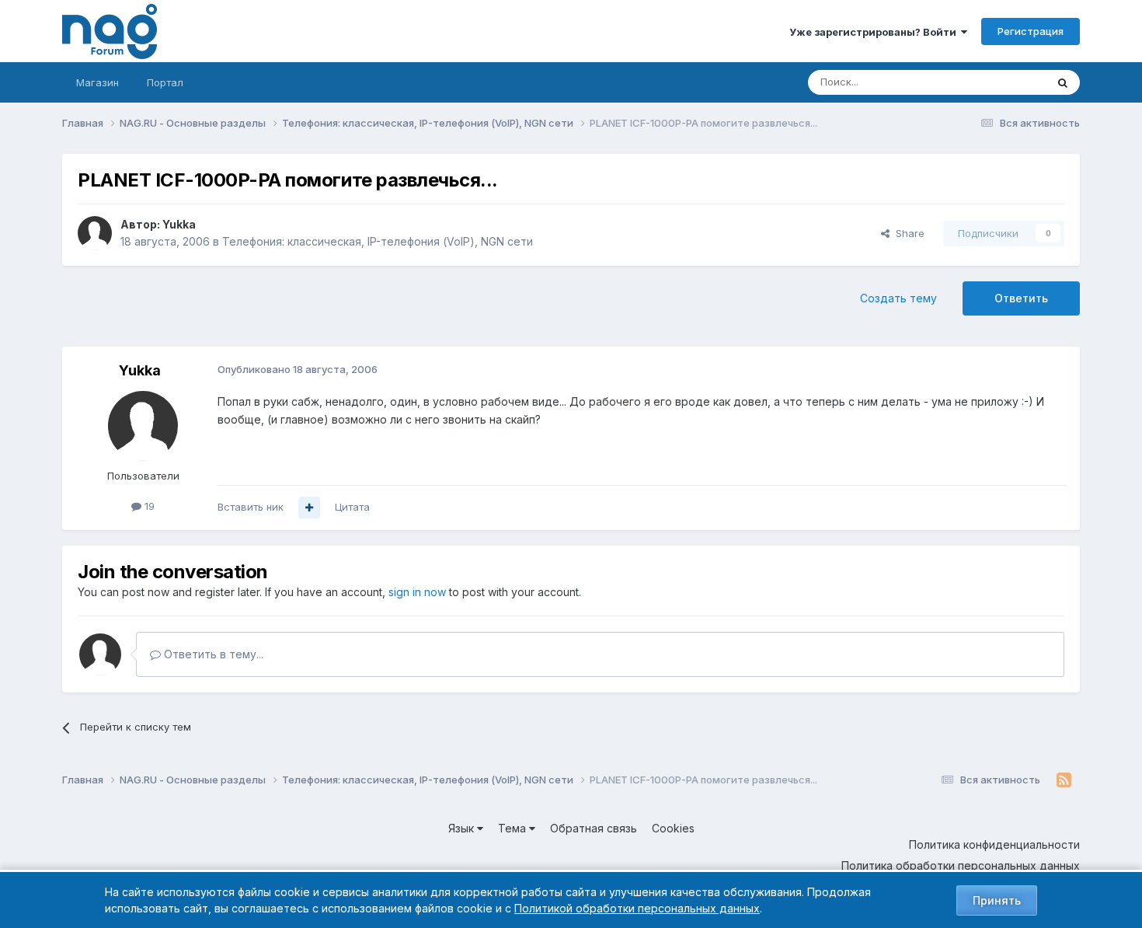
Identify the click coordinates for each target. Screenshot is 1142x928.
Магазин (97, 82)
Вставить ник (251, 507)
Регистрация (1031, 31)
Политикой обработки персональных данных (637, 908)
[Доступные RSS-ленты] (1064, 780)
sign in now (417, 591)
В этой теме (997, 82)
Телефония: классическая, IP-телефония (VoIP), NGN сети (377, 241)
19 (148, 506)
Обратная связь (593, 828)
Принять (997, 900)
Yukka (179, 224)
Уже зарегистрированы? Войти (875, 32)
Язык (462, 828)
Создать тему (898, 298)
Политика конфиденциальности (994, 844)
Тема (513, 828)
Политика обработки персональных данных (960, 865)
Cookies (673, 828)
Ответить (1021, 298)
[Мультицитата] (309, 507)
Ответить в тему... (212, 654)
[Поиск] (1063, 82)
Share (907, 233)
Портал (165, 82)
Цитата (352, 507)
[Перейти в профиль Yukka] (95, 233)
